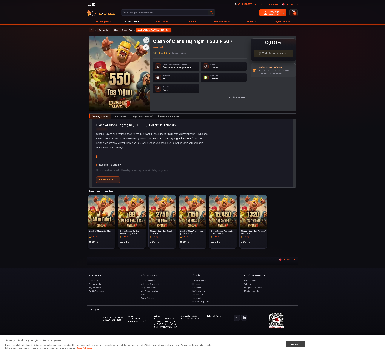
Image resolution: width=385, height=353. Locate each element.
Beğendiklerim (198, 291)
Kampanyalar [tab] (120, 116)
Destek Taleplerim (200, 301)
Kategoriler (103, 30)
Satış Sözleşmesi (148, 288)
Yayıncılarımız (95, 288)
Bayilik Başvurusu (96, 291)
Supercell (158, 47)
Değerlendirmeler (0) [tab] (142, 116)
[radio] (159, 53)
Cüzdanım (196, 288)
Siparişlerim (197, 294)
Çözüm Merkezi (96, 284)
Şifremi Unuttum (199, 281)
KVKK (143, 294)
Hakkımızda (94, 281)
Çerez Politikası (148, 298)
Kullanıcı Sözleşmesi (150, 284)
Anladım (295, 344)
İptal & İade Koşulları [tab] (168, 116)
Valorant (247, 284)
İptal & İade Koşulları (149, 291)
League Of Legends (253, 288)
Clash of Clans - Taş (123, 30)
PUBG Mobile (250, 281)
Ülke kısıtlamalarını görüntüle (177, 67)
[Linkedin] (244, 318)
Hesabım (196, 284)
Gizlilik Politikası (148, 281)
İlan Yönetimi (198, 298)
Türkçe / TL (290, 4)
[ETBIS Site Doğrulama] (276, 320)
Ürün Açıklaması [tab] (100, 116)
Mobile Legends (251, 291)
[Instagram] (237, 318)
